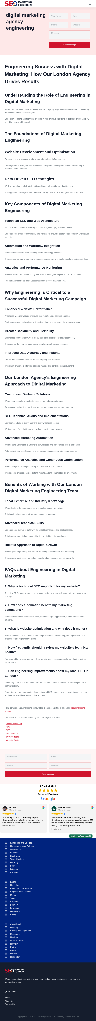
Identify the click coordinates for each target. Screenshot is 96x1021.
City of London (16, 924)
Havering (14, 927)
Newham (14, 937)
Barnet (13, 950)
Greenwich (15, 911)
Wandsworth (15, 849)
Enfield (13, 947)
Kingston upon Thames (20, 892)
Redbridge (15, 934)
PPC (8, 727)
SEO (8, 730)
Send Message (69, 45)
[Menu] (90, 4)
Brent (12, 866)
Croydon (14, 902)
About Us (9, 1001)
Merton (13, 895)
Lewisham (14, 908)
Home (7, 998)
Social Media (12, 733)
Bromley (14, 905)
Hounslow (14, 885)
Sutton (13, 898)
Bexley (13, 915)
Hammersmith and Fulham (22, 846)
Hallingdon (15, 957)
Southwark (15, 856)
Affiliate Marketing (14, 724)
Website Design (13, 740)
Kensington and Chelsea (21, 843)
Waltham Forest (17, 940)
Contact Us (10, 1004)
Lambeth (14, 853)
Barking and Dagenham (20, 931)
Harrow (13, 954)
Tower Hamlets (17, 859)
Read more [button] (56, 829)
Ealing (13, 882)
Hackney (14, 863)
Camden (14, 872)
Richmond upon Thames (21, 888)
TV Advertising (12, 737)
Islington (14, 869)
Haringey (14, 944)
